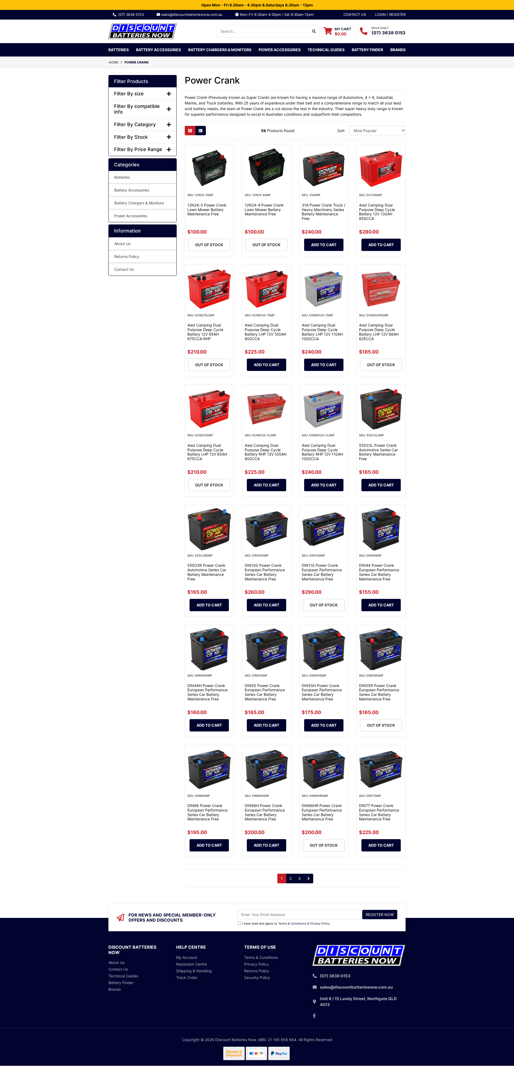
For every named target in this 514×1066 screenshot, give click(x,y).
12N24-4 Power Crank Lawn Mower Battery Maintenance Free (264, 209)
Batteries (122, 177)
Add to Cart (324, 244)
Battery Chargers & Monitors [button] (219, 49)
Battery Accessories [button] (158, 49)
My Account (186, 957)
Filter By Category (135, 124)
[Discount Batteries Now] (142, 30)
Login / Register (390, 14)
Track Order (186, 977)
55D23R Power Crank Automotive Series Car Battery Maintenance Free (206, 572)
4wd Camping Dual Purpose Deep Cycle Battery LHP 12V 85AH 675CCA (207, 452)
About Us (122, 243)
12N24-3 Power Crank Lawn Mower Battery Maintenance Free (206, 209)
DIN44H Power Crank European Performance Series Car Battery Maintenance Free (207, 692)
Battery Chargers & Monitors (139, 203)
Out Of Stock (209, 244)
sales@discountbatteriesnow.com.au (193, 14)
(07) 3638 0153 (132, 14)
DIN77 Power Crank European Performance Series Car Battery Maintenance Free (379, 812)
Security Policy (257, 977)
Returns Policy (126, 256)
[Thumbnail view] (190, 130)
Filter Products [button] (131, 81)
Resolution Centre (191, 964)
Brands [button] (398, 49)
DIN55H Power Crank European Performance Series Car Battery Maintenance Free (322, 692)
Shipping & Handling (194, 971)
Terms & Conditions (292, 923)
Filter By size (129, 93)
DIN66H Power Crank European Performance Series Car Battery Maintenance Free (265, 812)
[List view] (200, 130)
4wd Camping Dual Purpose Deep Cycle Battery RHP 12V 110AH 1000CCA (322, 452)
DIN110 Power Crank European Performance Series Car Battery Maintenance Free (322, 572)
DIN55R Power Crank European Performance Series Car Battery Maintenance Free (379, 692)
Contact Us (124, 269)
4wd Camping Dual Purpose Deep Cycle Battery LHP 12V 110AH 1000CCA (322, 332)
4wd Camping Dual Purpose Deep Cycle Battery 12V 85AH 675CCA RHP (205, 332)
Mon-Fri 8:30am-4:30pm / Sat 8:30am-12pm (276, 14)
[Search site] (314, 31)
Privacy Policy (320, 923)
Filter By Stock (131, 137)
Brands (114, 989)
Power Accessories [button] (280, 49)
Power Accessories (130, 215)
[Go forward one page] (308, 878)
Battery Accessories (131, 190)
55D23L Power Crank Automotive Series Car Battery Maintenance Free (378, 452)
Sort (341, 130)
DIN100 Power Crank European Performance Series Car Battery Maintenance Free (265, 572)
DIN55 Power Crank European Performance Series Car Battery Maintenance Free (265, 692)
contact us (354, 14)
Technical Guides (326, 49)
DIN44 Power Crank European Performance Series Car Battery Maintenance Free (379, 572)
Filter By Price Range (138, 149)
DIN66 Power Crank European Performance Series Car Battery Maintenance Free (207, 812)
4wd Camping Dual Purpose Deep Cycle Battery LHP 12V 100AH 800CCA (265, 332)
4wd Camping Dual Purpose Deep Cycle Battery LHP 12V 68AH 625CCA (379, 332)
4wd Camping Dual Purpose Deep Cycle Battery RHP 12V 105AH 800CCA (265, 452)
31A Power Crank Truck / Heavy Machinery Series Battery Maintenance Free (323, 212)
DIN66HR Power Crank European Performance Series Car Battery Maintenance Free (322, 812)
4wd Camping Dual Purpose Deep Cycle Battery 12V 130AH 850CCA (377, 212)
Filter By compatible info (137, 109)
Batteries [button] (118, 49)
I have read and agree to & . (286, 923)
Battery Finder (367, 49)
